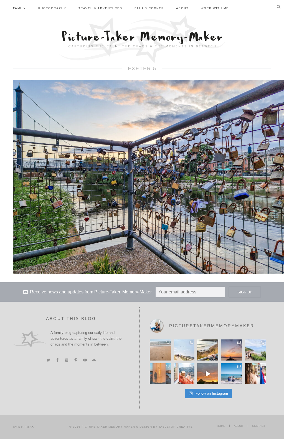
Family (19, 8)
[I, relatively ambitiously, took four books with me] (184, 373)
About (182, 8)
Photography (52, 8)
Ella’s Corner (149, 8)
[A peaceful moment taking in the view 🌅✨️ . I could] (207, 350)
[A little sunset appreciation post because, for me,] (231, 350)
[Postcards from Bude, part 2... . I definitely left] (160, 350)
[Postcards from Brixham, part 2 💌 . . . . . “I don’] (255, 350)
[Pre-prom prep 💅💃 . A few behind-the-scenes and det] (255, 373)
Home (221, 425)
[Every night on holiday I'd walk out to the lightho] (160, 373)
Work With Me (215, 8)
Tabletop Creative (176, 426)
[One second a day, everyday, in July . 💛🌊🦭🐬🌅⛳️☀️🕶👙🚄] (207, 373)
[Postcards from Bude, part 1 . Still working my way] (184, 350)
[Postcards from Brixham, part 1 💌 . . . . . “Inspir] (231, 373)
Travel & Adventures (100, 8)
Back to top (22, 427)
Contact (258, 425)
